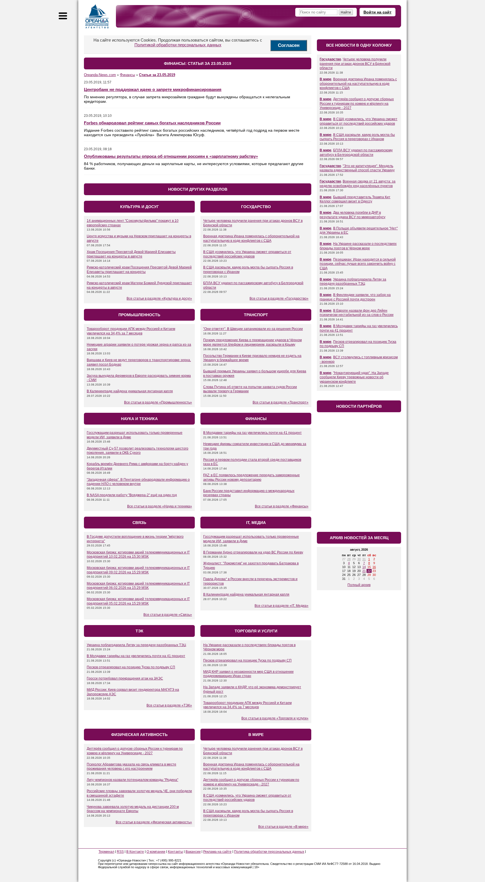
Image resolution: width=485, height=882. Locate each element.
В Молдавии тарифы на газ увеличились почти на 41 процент (252, 433)
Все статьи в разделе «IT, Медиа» (281, 606)
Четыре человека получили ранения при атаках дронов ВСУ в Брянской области (355, 63)
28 (349, 559)
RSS (120, 852)
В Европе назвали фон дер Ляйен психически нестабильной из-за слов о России (357, 313)
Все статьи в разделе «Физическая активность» (154, 822)
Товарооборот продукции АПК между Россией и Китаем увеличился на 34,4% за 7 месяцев (131, 331)
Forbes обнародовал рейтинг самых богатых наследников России (152, 122)
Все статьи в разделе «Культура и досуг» (159, 298)
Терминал (106, 852)
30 (359, 559)
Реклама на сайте (217, 852)
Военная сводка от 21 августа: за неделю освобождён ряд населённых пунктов (357, 183)
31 (364, 559)
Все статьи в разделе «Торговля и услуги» (274, 718)
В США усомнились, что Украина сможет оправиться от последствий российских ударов (247, 254)
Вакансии (193, 852)
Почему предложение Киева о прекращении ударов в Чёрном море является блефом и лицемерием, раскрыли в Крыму (252, 342)
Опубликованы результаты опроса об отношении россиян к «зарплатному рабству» (171, 156)
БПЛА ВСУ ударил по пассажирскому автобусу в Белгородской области (356, 152)
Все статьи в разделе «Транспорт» (280, 402)
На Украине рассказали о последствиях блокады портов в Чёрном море (358, 246)
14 (364, 567)
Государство (330, 59)
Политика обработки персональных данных (269, 852)
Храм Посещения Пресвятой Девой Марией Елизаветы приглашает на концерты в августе (131, 254)
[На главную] (97, 16)
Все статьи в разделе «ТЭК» (169, 705)
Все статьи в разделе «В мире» (283, 827)
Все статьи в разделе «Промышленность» (158, 402)
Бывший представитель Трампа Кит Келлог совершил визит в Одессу (355, 199)
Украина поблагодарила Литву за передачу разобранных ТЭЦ (136, 645)
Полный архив (358, 585)
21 (364, 571)
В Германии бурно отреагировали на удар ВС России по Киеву (253, 552)
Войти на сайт (377, 12)
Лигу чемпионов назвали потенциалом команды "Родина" (132, 780)
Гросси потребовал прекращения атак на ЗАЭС (125, 678)
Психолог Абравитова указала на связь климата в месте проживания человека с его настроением (131, 766)
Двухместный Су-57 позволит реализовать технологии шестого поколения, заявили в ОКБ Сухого (137, 450)
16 (374, 567)
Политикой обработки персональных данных (177, 44)
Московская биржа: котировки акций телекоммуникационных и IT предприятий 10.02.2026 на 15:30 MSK (138, 554)
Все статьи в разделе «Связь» (167, 615)
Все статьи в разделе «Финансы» (281, 506)
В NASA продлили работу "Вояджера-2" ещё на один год (132, 495)
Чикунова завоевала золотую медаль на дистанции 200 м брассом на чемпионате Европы (133, 809)
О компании (156, 852)
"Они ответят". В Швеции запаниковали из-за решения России (253, 329)
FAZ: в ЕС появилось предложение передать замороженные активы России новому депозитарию (251, 477)
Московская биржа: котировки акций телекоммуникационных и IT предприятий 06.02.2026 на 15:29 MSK (138, 586)
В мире (325, 79)
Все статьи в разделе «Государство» (279, 298)
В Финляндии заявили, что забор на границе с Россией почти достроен (355, 297)
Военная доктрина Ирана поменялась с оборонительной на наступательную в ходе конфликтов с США (251, 238)
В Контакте (135, 852)
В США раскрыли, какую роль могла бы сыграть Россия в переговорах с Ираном (357, 137)
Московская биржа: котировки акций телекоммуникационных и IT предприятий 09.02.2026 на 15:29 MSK (138, 570)
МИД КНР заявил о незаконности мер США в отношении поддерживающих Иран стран (248, 674)
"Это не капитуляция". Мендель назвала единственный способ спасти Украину (357, 168)
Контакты (175, 852)
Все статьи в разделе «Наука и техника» (159, 506)
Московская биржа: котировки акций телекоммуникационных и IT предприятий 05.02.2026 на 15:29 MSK (138, 601)
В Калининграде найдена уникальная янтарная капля (130, 391)
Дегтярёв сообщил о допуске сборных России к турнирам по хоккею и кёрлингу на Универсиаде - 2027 (135, 751)
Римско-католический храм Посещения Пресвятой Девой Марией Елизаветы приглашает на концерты (139, 269)
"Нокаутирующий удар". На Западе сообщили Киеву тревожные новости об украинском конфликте (354, 377)
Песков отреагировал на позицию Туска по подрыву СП (131, 667)
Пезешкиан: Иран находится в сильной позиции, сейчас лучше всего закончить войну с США (358, 263)
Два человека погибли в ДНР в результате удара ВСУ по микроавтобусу (352, 215)
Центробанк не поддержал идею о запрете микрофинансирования (152, 89)
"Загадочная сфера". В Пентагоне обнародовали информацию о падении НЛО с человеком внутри (138, 482)
